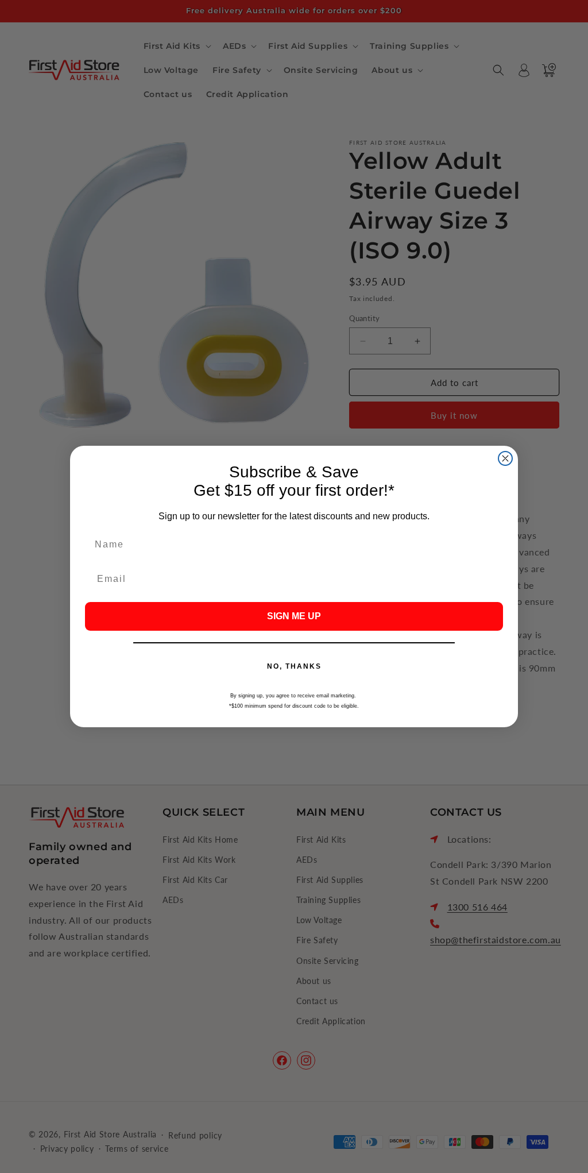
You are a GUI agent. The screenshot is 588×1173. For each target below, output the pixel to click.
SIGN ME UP (294, 616)
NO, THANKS (294, 666)
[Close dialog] (505, 458)
